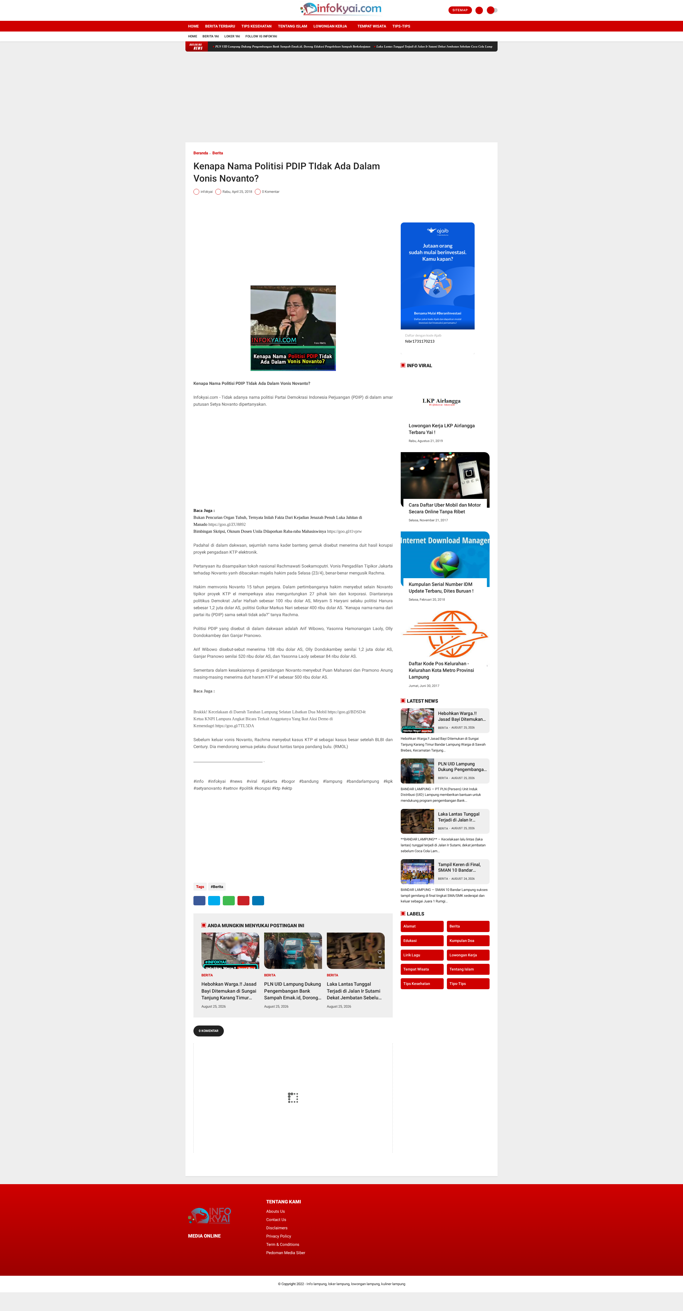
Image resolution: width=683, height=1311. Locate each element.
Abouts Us (275, 1211)
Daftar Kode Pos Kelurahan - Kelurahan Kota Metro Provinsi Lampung (441, 670)
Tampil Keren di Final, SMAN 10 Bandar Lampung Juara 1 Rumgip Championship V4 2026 (461, 867)
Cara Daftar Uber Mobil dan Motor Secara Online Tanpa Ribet (445, 508)
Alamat (409, 926)
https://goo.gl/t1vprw (344, 531)
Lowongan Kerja (330, 26)
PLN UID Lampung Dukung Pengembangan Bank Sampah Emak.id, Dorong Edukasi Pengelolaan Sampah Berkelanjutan (253, 46)
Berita (217, 153)
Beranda (200, 153)
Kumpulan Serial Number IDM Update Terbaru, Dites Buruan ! (441, 587)
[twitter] (194, 10)
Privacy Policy (278, 1236)
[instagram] (201, 10)
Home (193, 26)
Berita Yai (210, 36)
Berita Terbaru (220, 26)
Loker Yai (232, 36)
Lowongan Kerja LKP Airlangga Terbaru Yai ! (442, 429)
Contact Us (276, 1219)
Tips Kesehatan (256, 26)
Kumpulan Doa (462, 940)
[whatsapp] (229, 900)
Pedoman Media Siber (285, 1252)
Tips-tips (401, 26)
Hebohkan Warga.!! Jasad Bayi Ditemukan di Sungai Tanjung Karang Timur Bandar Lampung (228, 991)
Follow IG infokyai (261, 36)
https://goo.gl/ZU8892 (227, 524)
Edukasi (410, 940)
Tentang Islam (292, 26)
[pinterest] (243, 900)
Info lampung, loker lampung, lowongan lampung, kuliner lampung (356, 1284)
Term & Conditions (282, 1244)
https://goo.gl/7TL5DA (234, 725)
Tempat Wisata (372, 26)
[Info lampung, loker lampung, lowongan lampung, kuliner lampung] (342, 17)
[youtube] (208, 10)
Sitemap (460, 10)
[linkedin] (258, 900)
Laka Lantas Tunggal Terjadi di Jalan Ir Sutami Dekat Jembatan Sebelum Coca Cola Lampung (397, 46)
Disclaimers (277, 1228)
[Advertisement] (341, 97)
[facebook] (187, 10)
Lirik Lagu (411, 955)
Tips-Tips (458, 983)
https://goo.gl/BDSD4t (347, 712)
